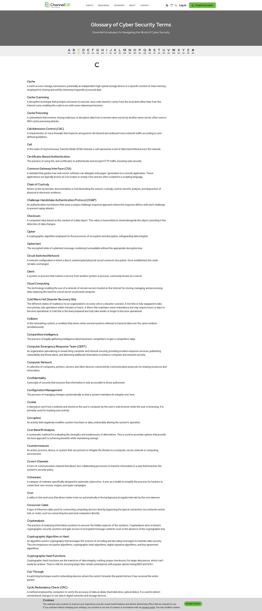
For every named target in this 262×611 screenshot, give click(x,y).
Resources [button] (103, 5)
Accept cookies (193, 604)
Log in (182, 5)
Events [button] (89, 5)
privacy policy (148, 607)
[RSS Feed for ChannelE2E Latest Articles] (167, 5)
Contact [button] (144, 5)
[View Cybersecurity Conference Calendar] (172, 5)
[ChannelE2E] (57, 5)
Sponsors (119, 5)
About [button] (132, 5)
